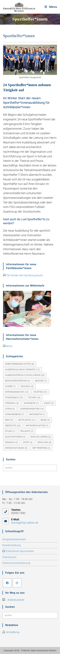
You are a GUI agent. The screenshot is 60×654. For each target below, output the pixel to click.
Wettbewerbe (41, 448)
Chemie (10, 386)
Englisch (27, 386)
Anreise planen (16, 599)
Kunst (49, 403)
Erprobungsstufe (16, 392)
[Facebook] (7, 582)
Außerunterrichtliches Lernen (25, 375)
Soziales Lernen (41, 437)
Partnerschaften (37, 425)
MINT (9, 420)
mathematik (37, 414)
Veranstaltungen (16, 448)
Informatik (31, 403)
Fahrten (40, 392)
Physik (10, 431)
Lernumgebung (14, 414)
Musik (45, 420)
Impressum (9, 557)
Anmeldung (12, 632)
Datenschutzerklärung (16, 563)
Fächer (34, 397)
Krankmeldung (11, 545)
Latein (10, 409)
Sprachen (44, 442)
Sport (27, 442)
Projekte (26, 431)
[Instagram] (17, 582)
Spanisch (11, 442)
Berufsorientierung (17, 381)
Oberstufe (13, 425)
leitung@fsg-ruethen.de (24, 522)
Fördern (12, 403)
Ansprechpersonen (14, 539)
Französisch (14, 397)
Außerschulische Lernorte (22, 369)
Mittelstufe (26, 420)
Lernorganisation (32, 409)
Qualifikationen (15, 437)
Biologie (41, 381)
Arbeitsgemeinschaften (19, 364)
